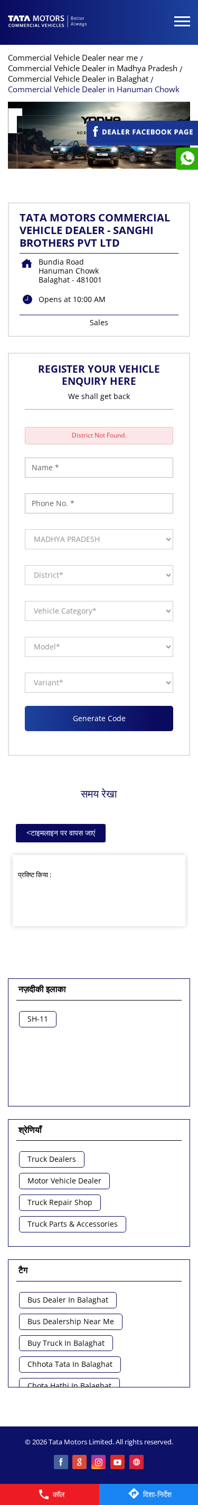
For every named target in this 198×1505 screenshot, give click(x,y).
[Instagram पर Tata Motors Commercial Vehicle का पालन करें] (99, 1463)
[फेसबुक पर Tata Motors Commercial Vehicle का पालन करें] (61, 1463)
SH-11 (37, 1019)
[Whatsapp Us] (187, 159)
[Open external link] (142, 140)
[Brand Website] (137, 1463)
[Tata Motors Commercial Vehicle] (47, 22)
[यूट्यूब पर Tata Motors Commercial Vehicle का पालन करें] (118, 1463)
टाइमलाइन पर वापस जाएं (60, 833)
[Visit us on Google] (80, 1463)
